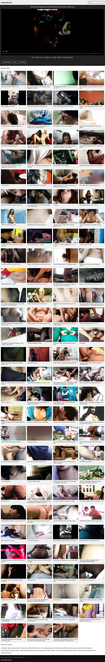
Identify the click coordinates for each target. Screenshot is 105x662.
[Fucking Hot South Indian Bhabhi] (13, 453)
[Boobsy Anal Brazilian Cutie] (13, 216)
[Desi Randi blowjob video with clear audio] (65, 512)
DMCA (5, 659)
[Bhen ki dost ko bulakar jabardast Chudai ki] (65, 354)
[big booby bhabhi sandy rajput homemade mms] (65, 334)
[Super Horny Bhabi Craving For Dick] (13, 255)
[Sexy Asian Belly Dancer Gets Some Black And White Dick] (91, 354)
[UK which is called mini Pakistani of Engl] (65, 492)
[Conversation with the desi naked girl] (65, 117)
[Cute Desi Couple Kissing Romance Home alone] (65, 295)
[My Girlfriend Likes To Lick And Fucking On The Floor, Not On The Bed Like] (65, 275)
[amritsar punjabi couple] (39, 472)
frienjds (59, 57)
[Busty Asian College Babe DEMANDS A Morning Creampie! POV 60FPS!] (39, 591)
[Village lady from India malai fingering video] (39, 315)
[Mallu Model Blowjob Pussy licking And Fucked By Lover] (13, 630)
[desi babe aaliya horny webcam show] (91, 532)
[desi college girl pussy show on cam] (91, 196)
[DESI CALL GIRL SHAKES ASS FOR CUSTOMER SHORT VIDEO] (91, 551)
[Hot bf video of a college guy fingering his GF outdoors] (39, 157)
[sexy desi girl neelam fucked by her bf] (39, 98)
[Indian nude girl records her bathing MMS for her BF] (13, 413)
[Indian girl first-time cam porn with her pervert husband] (39, 551)
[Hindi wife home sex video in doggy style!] (65, 611)
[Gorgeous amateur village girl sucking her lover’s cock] (13, 354)
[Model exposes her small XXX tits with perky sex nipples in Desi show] (65, 472)
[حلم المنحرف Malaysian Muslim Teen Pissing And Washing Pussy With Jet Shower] (39, 492)
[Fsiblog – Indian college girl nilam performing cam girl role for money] (91, 413)
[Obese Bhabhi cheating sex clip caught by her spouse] (91, 137)
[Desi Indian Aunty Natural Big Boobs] (39, 453)
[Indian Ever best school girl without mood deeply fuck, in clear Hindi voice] (39, 117)
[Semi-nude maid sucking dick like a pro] (13, 196)
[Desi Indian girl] (65, 591)
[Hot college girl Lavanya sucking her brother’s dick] (91, 78)
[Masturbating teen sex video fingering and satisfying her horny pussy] (65, 176)
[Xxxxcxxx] (65, 196)
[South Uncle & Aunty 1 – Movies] (39, 236)
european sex (47, 57)
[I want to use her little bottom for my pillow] (65, 413)
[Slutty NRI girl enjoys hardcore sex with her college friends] (65, 315)
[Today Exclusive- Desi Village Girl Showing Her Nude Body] (13, 611)
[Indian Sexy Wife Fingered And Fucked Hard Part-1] (13, 374)
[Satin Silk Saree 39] (39, 354)
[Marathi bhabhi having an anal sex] (91, 315)
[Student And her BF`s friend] (13, 591)
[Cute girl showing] (39, 433)
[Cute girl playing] (13, 472)
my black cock (39, 57)
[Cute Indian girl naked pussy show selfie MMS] (65, 551)
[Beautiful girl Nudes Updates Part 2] (39, 216)
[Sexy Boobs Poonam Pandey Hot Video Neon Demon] (13, 551)
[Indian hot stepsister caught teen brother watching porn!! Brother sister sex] (91, 472)
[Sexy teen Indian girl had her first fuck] (39, 275)
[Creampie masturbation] (91, 453)
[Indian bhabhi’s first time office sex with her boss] (91, 433)
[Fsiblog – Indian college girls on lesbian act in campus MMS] (91, 394)
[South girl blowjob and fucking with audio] (91, 374)
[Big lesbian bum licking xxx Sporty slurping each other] (39, 512)
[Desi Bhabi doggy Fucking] (39, 334)
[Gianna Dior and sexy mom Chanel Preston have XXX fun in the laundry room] (39, 630)
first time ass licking (67, 57)
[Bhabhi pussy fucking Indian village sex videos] (91, 255)
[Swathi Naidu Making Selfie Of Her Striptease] (91, 157)
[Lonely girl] (91, 334)
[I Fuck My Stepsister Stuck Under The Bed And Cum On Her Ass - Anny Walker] (65, 137)
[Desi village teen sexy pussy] (91, 571)
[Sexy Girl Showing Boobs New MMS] (39, 176)
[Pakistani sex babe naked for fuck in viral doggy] (91, 117)
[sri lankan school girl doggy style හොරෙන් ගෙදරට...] (65, 236)
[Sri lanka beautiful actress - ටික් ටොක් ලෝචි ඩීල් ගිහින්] (65, 78)
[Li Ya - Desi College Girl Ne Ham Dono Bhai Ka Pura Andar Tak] (39, 196)
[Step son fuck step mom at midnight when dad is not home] (65, 453)
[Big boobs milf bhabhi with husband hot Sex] (91, 275)
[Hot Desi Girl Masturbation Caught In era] (13, 117)
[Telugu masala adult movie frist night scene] (91, 512)
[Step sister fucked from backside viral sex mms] (91, 216)
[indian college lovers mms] (13, 98)
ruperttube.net (6, 2)
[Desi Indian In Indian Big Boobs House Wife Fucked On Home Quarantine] (13, 295)
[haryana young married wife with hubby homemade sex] (39, 611)
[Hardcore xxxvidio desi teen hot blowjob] (39, 413)
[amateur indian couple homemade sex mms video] (91, 98)
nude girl (54, 57)
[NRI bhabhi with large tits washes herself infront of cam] (13, 315)
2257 (2, 659)
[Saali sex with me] (13, 394)
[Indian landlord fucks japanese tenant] (13, 433)
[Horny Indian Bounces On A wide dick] (39, 295)
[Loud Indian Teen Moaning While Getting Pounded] (13, 571)
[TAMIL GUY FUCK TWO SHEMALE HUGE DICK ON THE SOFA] (39, 137)
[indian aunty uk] (13, 492)
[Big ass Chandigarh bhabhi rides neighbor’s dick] (65, 571)
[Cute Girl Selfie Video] (39, 532)
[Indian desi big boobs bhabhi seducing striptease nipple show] (91, 611)
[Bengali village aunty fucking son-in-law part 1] (65, 532)
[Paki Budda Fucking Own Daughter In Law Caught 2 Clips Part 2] (13, 334)
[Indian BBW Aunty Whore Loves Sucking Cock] (13, 512)
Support (9, 659)
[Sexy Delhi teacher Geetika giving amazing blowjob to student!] (39, 78)
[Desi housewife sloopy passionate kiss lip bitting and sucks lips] (39, 394)
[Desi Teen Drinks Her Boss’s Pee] (13, 78)
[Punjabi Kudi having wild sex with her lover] (39, 374)
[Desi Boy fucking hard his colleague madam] (65, 255)
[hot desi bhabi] (13, 176)
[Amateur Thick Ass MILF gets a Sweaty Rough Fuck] (65, 216)
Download (22, 62)
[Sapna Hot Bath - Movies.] (13, 532)
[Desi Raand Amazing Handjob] (13, 137)
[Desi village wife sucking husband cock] (91, 176)
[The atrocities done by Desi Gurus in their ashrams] (13, 236)
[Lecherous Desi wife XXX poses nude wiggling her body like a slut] (13, 157)
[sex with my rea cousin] (91, 236)
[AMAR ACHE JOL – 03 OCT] (13, 275)
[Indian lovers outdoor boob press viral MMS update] (91, 591)
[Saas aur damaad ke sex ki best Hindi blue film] (65, 433)
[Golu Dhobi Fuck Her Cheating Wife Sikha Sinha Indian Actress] (65, 394)
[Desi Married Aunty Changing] (65, 157)
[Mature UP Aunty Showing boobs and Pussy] (39, 255)
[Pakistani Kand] (39, 571)
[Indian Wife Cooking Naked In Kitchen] (65, 98)
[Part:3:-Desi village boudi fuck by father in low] (91, 492)
